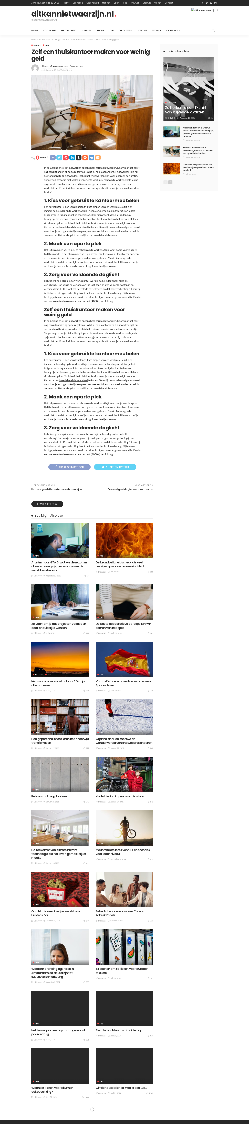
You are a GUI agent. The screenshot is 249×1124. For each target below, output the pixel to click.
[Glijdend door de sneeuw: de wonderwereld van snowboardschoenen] (124, 717)
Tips (125, 2)
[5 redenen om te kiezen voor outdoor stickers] (124, 947)
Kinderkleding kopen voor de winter (120, 796)
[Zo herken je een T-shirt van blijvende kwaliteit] (188, 89)
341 (151, 633)
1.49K (86, 1097)
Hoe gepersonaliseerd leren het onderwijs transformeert (60, 741)
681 (87, 691)
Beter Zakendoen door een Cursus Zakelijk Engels (119, 913)
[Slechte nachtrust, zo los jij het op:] (124, 1008)
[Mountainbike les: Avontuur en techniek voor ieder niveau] (124, 828)
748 (151, 691)
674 (87, 921)
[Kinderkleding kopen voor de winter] (124, 774)
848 (151, 748)
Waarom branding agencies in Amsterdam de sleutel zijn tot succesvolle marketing (52, 973)
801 (87, 1040)
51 (212, 118)
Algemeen (172, 102)
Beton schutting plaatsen (49, 796)
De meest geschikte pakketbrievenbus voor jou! (56, 489)
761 (151, 921)
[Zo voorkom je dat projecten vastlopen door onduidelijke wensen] (60, 602)
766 (87, 863)
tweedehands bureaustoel (73, 227)
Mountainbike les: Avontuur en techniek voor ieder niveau (123, 852)
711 (87, 748)
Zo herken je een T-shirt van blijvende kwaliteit (185, 110)
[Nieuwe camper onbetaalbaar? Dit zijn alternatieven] (60, 659)
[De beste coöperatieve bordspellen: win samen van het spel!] (124, 602)
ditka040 (38, 576)
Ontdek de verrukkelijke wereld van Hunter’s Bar (55, 913)
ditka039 (44, 66)
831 (151, 1036)
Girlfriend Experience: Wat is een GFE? (121, 1088)
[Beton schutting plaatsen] (60, 774)
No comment (77, 66)
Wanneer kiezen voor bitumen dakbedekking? (52, 1090)
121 (87, 633)
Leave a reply (46, 504)
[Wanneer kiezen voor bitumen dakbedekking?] (60, 1066)
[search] (213, 30)
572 (87, 802)
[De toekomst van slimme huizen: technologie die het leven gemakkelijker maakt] (60, 828)
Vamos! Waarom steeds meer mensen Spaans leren (123, 683)
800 (87, 982)
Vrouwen (135, 2)
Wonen (157, 2)
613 (151, 859)
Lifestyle (147, 2)
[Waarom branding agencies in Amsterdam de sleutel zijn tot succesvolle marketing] (60, 947)
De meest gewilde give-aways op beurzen (130, 489)
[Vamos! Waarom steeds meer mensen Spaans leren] (124, 659)
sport (116, 2)
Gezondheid (93, 2)
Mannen (106, 2)
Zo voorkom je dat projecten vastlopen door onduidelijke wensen (58, 626)
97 (88, 576)
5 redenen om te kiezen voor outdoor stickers (122, 971)
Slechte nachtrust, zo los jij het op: (119, 1030)
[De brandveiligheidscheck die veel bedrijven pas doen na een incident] (124, 540)
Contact (169, 2)
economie (78, 2)
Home (67, 2)
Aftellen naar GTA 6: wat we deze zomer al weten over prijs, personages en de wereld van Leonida (59, 566)
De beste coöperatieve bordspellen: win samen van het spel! (123, 626)
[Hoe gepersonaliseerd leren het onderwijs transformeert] (60, 717)
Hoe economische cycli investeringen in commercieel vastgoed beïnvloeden (198, 150)
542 (151, 802)
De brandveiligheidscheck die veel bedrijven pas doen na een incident (120, 564)
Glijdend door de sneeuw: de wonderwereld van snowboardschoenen (124, 741)
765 (151, 978)
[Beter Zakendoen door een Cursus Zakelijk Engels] (124, 889)
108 (151, 572)
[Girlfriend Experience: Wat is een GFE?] (124, 1066)
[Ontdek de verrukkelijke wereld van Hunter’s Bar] (60, 889)
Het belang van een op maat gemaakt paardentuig (58, 1032)
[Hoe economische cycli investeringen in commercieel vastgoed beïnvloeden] (171, 151)
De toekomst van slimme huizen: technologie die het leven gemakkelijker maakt (58, 854)
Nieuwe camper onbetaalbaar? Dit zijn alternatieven (58, 683)
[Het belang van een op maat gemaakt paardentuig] (60, 1008)
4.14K (151, 1093)
